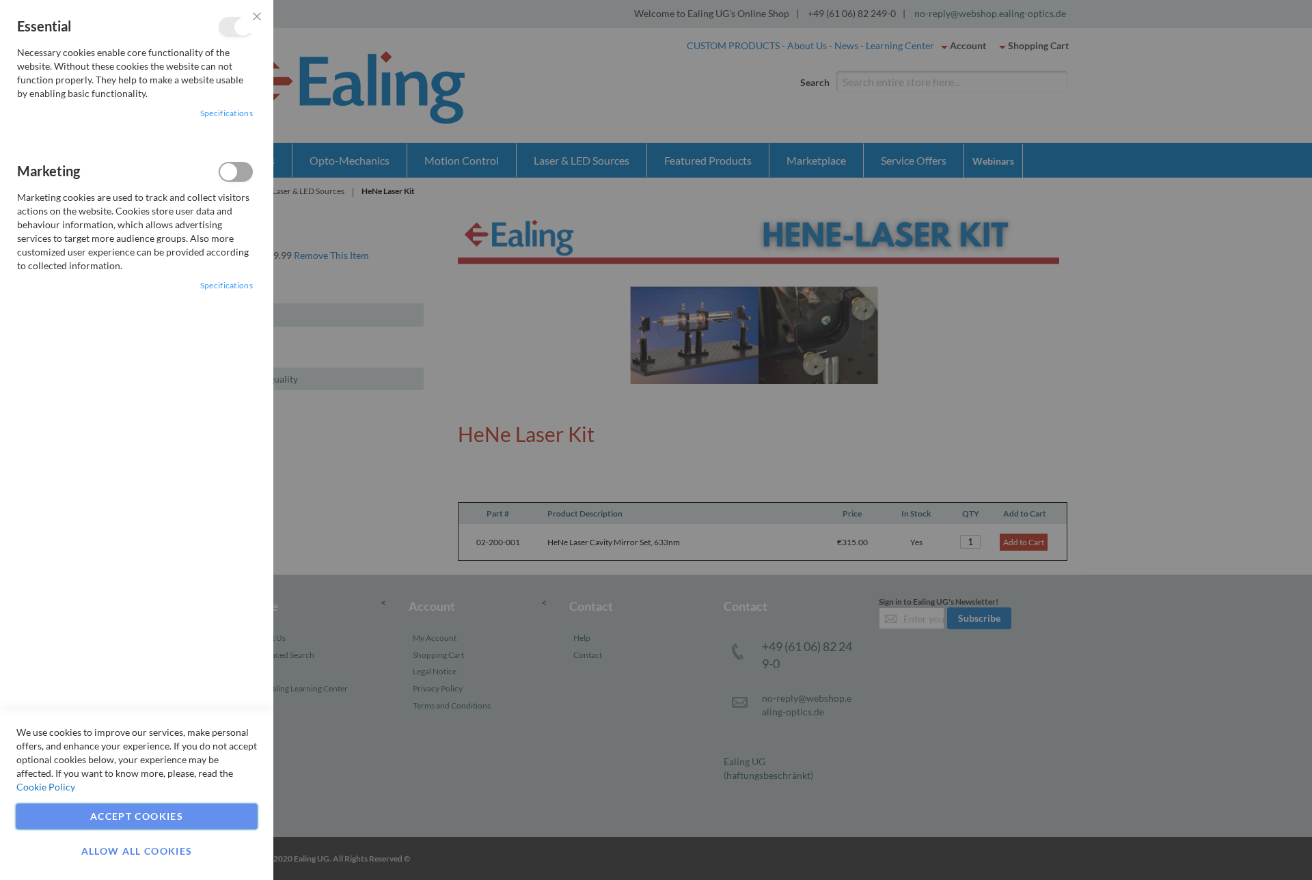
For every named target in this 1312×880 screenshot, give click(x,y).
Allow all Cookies (137, 851)
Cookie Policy (45, 787)
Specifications (226, 113)
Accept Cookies (136, 816)
